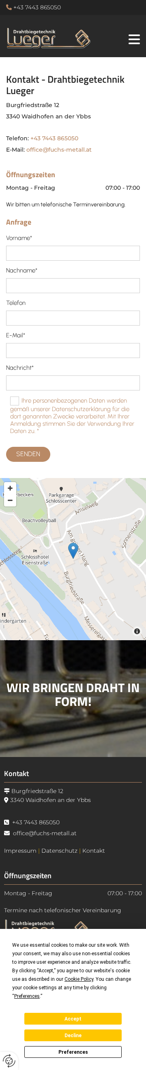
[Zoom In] (10, 488)
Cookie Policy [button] (78, 979)
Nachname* (21, 270)
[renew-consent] (9, 1061)
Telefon (16, 303)
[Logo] (48, 37)
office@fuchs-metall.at (59, 149)
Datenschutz (59, 850)
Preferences (73, 1052)
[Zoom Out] (10, 500)
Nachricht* (20, 367)
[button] (123, 38)
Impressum (20, 850)
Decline (73, 1035)
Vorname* (19, 238)
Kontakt (93, 850)
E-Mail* (15, 335)
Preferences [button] (27, 996)
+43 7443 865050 (37, 7)
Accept (73, 1019)
